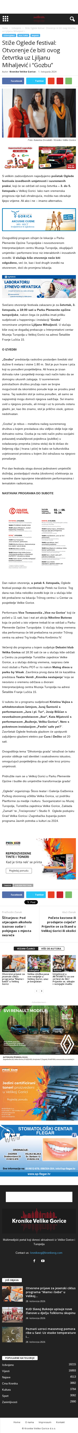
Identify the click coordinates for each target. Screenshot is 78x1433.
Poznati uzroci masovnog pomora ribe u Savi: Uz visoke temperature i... (51, 1333)
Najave (35, 35)
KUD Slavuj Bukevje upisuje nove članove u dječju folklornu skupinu (51, 1311)
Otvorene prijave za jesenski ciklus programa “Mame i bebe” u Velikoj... (51, 1292)
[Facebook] (35, 1261)
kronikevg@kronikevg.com (46, 1252)
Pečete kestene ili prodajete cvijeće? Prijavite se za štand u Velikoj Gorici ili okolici (58, 924)
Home (5, 28)
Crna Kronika (10, 1383)
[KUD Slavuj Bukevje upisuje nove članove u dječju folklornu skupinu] (12, 1314)
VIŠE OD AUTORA (51, 948)
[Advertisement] (39, 7)
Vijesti (6, 1371)
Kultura (23, 35)
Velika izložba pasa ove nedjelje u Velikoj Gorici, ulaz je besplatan (38, 977)
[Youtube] (43, 1261)
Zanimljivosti (9, 1402)
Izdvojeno (9, 35)
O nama (29, 1422)
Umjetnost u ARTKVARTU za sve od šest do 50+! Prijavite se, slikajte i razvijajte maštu (64, 978)
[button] (71, 19)
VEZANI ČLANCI (26, 948)
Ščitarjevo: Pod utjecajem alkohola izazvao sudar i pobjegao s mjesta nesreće (17, 926)
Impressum (45, 1422)
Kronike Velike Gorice (23, 71)
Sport (5, 1395)
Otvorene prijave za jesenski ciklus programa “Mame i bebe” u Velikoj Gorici (13, 978)
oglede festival (23, 885)
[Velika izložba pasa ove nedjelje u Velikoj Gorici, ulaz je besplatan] (39, 963)
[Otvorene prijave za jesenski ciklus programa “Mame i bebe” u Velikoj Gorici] (13, 963)
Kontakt (60, 1422)
